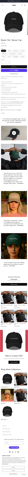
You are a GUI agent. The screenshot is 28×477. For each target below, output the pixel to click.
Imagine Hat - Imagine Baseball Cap (7, 324)
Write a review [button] (14, 284)
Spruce (22, 50)
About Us (5, 425)
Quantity (2, 59)
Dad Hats (16, 387)
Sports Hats (17, 403)
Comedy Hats (4, 387)
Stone (3, 56)
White (22, 56)
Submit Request (14, 362)
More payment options (14, 73)
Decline (13, 470)
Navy (9, 50)
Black (3, 50)
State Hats (3, 419)
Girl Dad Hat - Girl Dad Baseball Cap (7, 306)
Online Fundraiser (6, 431)
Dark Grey (4, 53)
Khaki (20, 53)
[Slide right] (16, 37)
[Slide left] (11, 37)
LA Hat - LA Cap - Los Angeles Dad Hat (19, 306)
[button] (2, 5)
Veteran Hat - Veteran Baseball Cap (19, 324)
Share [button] (3, 113)
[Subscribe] (22, 442)
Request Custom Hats (7, 434)
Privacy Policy (5, 463)
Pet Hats (3, 403)
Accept (13, 467)
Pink (9, 56)
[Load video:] (14, 133)
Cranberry (15, 50)
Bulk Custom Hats (6, 428)
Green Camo (12, 53)
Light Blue (15, 56)
